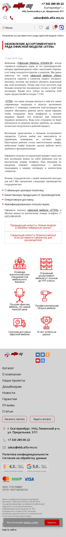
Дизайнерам (11, 386)
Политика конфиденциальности (25, 454)
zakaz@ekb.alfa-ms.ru (48, 18)
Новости (8, 393)
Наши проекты (13, 380)
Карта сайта (9, 529)
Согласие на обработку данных (24, 458)
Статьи (7, 411)
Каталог (8, 368)
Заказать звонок (14, 419)
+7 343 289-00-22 (52, 4)
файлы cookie (31, 522)
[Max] (60, 29)
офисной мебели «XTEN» (43, 210)
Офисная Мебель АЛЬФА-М (35, 63)
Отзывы (8, 405)
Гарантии (9, 399)
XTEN (9, 101)
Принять (52, 522)
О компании (11, 374)
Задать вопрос (42, 419)
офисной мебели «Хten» (45, 75)
